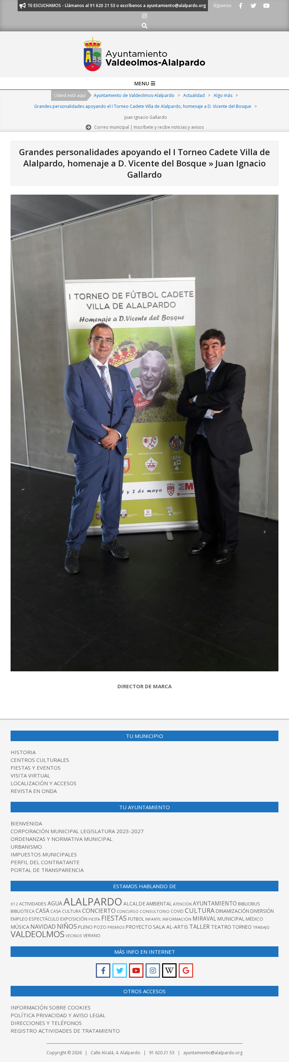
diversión (262, 911)
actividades (33, 904)
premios (115, 927)
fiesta (94, 919)
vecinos (74, 935)
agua (55, 903)
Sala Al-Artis (170, 926)
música (20, 926)
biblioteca (23, 911)
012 (14, 904)
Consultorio (155, 911)
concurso (128, 911)
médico (254, 919)
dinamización (232, 911)
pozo (100, 927)
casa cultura (65, 911)
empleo (19, 919)
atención (182, 904)
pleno (85, 927)
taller (199, 926)
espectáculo (44, 919)
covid (177, 911)
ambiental (159, 904)
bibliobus (249, 904)
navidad (43, 926)
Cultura (200, 910)
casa (42, 911)
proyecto (138, 926)
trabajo (261, 927)
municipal (231, 918)
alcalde (134, 903)
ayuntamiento (215, 903)
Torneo (242, 927)
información (176, 919)
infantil (153, 919)
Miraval (204, 918)
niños (67, 926)
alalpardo (92, 902)
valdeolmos (37, 934)
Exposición (73, 919)
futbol (136, 919)
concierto (99, 911)
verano (91, 936)
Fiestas (114, 918)
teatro (221, 926)
